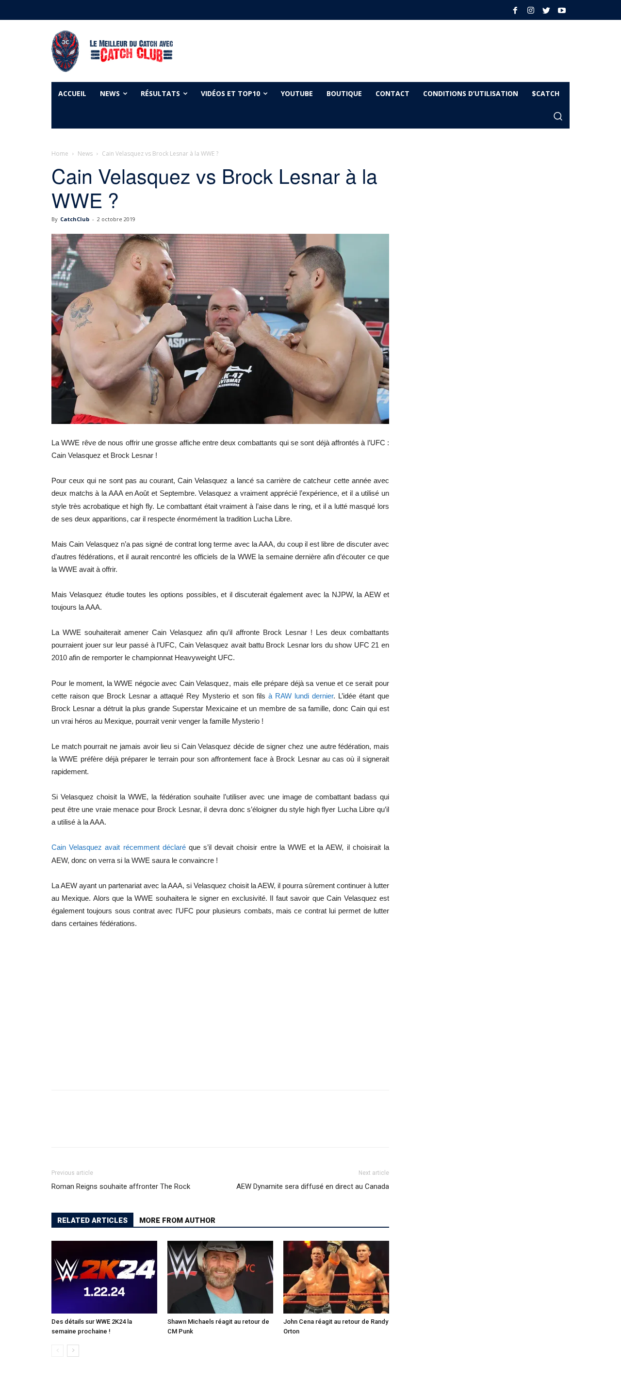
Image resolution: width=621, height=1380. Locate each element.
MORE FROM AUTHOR (177, 1220)
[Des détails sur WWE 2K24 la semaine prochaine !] (104, 1277)
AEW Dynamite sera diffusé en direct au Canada (312, 1186)
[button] (558, 117)
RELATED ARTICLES (92, 1220)
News (85, 153)
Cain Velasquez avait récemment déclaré (118, 847)
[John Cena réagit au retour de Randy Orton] (336, 1277)
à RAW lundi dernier (300, 696)
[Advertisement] (361, 49)
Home (59, 153)
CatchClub (74, 219)
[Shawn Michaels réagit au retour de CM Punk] (220, 1277)
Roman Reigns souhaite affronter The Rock (120, 1186)
